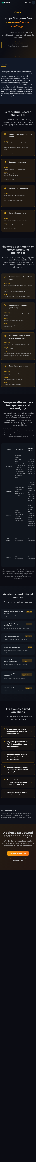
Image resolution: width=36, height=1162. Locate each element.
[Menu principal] (33, 3)
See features (18, 861)
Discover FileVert (16, 853)
